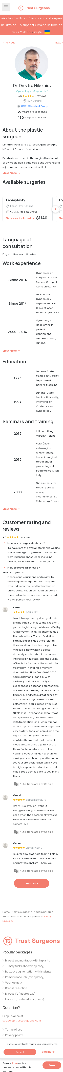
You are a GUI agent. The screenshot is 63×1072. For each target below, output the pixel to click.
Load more (31, 883)
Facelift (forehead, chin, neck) (24, 999)
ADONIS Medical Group (34, 106)
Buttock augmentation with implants (28, 971)
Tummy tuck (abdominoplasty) (22, 916)
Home (6, 912)
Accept (19, 1052)
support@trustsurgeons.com (22, 1020)
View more (10, 173)
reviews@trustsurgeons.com (25, 581)
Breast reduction (16, 988)
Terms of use (14, 1029)
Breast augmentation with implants (27, 960)
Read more (47, 1051)
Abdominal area (43, 912)
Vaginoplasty (13, 982)
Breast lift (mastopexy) (20, 993)
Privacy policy (14, 1035)
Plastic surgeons (22, 912)
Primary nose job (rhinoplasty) (25, 977)
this (30, 32)
